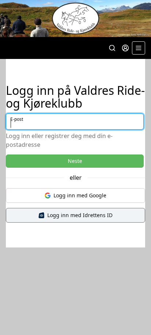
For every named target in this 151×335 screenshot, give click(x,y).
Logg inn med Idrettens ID (80, 215)
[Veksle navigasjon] (138, 48)
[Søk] (112, 48)
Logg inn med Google (80, 195)
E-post (16, 119)
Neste (75, 160)
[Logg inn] (125, 48)
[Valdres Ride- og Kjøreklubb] (75, 18)
